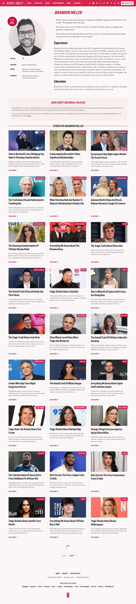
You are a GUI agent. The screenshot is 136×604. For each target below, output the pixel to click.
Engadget (25, 586)
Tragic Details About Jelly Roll (64, 291)
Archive (65, 573)
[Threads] (111, 3)
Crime (69, 3)
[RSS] (118, 3)
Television (81, 453)
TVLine (40, 586)
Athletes (41, 453)
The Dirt (41, 316)
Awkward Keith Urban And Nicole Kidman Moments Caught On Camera (108, 201)
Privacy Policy (75, 573)
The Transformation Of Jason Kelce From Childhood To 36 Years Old (25, 476)
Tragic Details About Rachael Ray (65, 429)
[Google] (115, 3)
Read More (12, 170)
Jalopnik (33, 586)
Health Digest (68, 586)
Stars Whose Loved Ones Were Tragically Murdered (64, 339)
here (29, 116)
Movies (124, 499)
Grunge (59, 586)
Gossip (47, 3)
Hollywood (81, 132)
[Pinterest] (104, 3)
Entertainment (58, 3)
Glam (53, 586)
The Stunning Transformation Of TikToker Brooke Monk (23, 247)
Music (42, 132)
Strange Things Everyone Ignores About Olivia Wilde (106, 430)
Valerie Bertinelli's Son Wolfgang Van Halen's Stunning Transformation (26, 155)
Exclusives (38, 3)
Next (71, 556)
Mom (76, 586)
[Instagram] (97, 3)
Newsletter (129, 3)
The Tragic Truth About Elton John (107, 245)
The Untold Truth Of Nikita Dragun (65, 383)
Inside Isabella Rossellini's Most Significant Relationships (65, 155)
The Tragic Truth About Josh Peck (24, 337)
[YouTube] (93, 3)
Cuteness (47, 586)
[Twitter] (100, 3)
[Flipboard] (108, 3)
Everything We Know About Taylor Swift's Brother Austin (107, 385)
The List (93, 586)
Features (76, 3)
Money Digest (84, 586)
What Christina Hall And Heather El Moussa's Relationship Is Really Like (67, 201)
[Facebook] (90, 3)
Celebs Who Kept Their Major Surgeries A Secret (22, 385)
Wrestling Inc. (109, 586)
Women (100, 586)
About (58, 573)
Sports (83, 499)
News (29, 3)
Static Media (57, 577)
